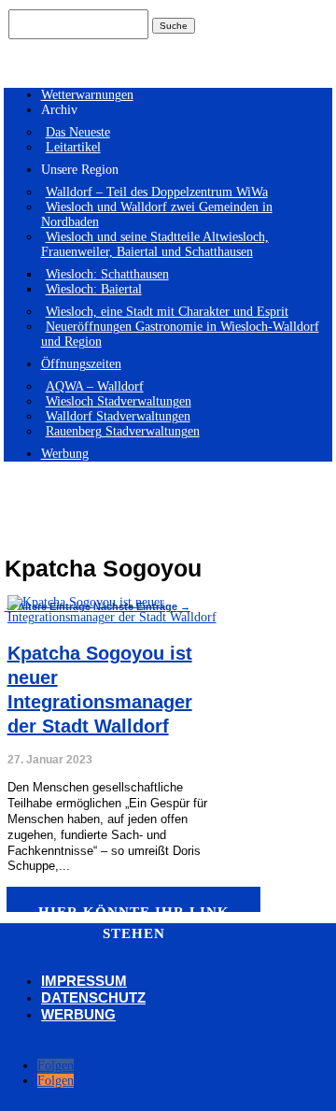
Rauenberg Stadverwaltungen (123, 431)
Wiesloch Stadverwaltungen (118, 401)
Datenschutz (93, 997)
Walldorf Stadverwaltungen (118, 416)
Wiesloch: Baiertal (94, 289)
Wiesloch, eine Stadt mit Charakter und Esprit (167, 312)
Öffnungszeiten (81, 364)
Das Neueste (78, 132)
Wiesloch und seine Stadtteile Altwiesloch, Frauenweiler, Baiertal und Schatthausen (155, 244)
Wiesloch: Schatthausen (107, 274)
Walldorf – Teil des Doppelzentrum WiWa (157, 192)
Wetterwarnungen (87, 95)
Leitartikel (73, 147)
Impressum (84, 981)
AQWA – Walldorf (95, 386)
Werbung (65, 454)
